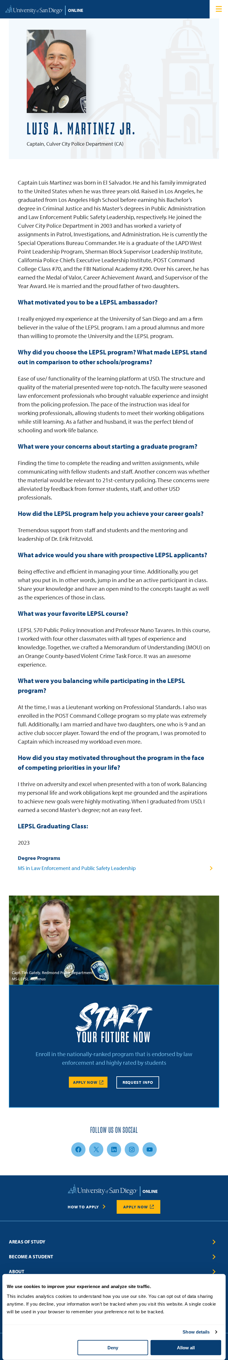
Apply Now (85, 1082)
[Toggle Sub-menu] (214, 1242)
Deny (112, 1347)
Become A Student (31, 1257)
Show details (196, 1331)
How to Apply (83, 1207)
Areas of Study (27, 1242)
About (16, 1271)
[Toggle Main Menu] (219, 9)
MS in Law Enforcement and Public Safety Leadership (77, 868)
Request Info (138, 1082)
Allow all (186, 1347)
